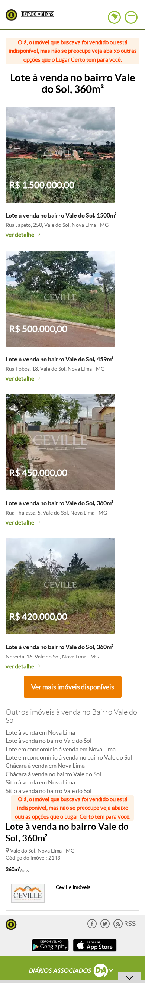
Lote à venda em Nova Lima (40, 732)
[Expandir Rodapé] (72, 971)
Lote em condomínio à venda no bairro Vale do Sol (69, 757)
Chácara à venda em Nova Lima (45, 765)
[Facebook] (92, 926)
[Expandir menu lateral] (131, 17)
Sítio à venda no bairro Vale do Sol (48, 790)
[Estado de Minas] (37, 13)
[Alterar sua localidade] (114, 17)
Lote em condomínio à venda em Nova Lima (61, 749)
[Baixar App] (50, 952)
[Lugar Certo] (11, 923)
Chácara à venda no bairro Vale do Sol (53, 774)
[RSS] (124, 926)
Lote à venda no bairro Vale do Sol (48, 740)
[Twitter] (105, 926)
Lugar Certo (11, 15)
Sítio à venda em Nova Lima (40, 782)
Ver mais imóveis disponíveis (72, 687)
